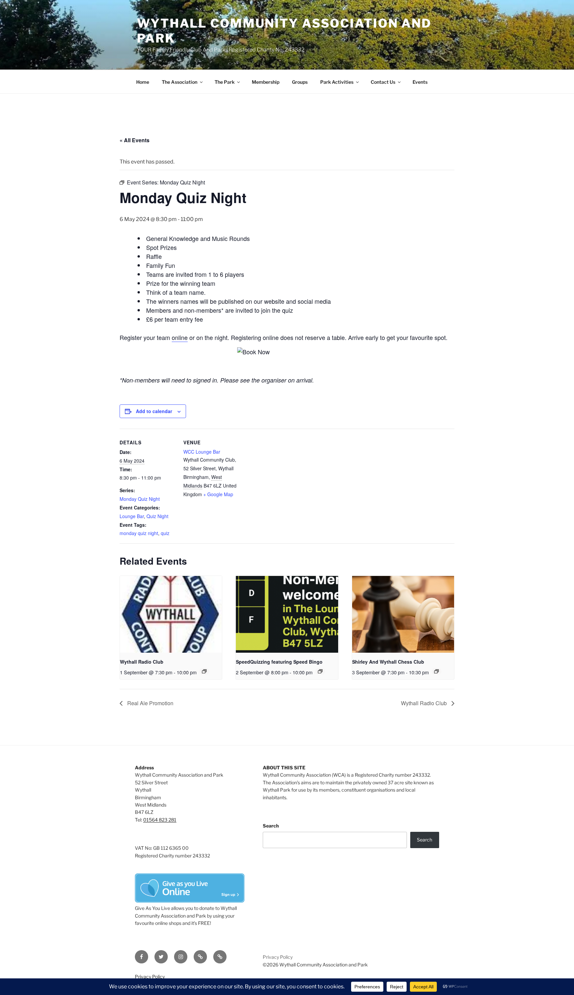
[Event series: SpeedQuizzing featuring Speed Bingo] (320, 671)
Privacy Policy (278, 957)
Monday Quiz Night (140, 499)
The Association (179, 82)
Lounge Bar (132, 516)
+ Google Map (218, 494)
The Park (225, 82)
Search (271, 826)
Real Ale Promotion (149, 703)
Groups (300, 82)
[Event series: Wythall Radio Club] (204, 671)
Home (142, 82)
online (180, 337)
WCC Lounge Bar (201, 451)
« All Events (134, 140)
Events (420, 82)
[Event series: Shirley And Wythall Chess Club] (436, 671)
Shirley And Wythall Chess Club (388, 661)
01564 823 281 (159, 820)
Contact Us (383, 82)
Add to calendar (154, 411)
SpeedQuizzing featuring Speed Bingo (279, 661)
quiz (165, 533)
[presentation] (171, 614)
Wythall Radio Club (141, 661)
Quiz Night (157, 516)
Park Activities (336, 82)
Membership (265, 82)
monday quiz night (139, 533)
